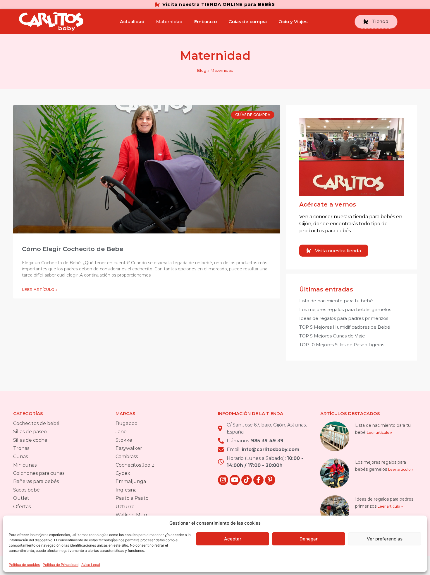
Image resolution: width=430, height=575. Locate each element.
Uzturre (125, 506)
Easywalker (129, 448)
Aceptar (232, 539)
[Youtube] (235, 480)
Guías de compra (247, 21)
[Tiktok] (246, 480)
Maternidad (169, 21)
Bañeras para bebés (36, 481)
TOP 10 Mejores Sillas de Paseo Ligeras (341, 344)
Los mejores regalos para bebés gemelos (345, 309)
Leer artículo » (40, 289)
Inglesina (126, 490)
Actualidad (132, 21)
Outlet (21, 498)
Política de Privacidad (60, 564)
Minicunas (25, 465)
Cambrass (127, 456)
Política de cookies (24, 564)
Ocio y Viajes (292, 21)
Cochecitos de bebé (36, 423)
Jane (121, 431)
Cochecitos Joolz (135, 465)
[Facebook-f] (258, 480)
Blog (201, 70)
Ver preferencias (385, 539)
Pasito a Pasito (132, 498)
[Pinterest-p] (270, 480)
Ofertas (22, 506)
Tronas (21, 448)
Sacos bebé (26, 490)
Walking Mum (132, 515)
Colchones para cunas (38, 473)
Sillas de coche (30, 440)
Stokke (124, 440)
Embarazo (205, 21)
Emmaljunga (131, 481)
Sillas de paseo (30, 431)
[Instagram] (223, 480)
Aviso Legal (90, 564)
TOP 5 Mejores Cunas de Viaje (332, 336)
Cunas (20, 456)
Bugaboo (126, 423)
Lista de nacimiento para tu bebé (336, 300)
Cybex (123, 473)
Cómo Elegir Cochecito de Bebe (72, 248)
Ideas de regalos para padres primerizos (343, 318)
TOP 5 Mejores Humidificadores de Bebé (344, 327)
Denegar (309, 539)
